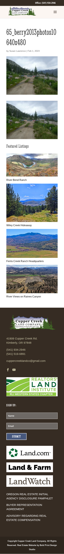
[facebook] (7, 370)
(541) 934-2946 (15, 349)
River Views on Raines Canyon (23, 296)
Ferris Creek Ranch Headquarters (25, 261)
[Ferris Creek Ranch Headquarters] (32, 257)
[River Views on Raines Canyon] (32, 292)
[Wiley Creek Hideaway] (32, 221)
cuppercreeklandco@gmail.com (26, 360)
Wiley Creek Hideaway (19, 225)
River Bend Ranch (16, 180)
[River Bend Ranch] (32, 175)
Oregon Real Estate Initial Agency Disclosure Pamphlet (29, 496)
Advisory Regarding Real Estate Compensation (26, 518)
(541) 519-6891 (15, 353)
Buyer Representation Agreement (24, 507)
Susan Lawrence (17, 51)
